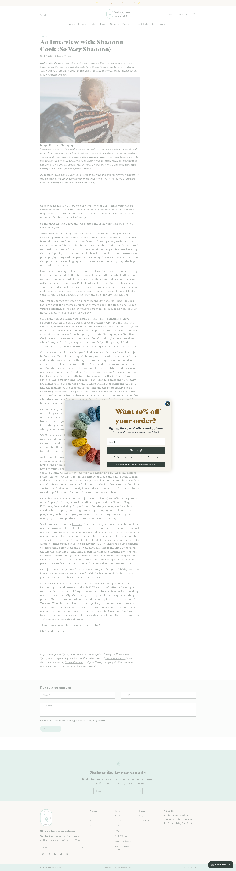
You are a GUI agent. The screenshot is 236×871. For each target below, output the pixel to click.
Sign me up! (136, 450)
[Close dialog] (167, 403)
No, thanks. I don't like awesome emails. (136, 464)
